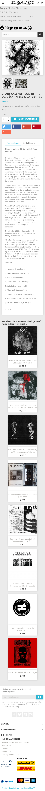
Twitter (19, 714)
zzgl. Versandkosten (17, 106)
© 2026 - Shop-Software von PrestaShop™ (18, 788)
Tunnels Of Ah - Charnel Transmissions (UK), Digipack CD (22, 584)
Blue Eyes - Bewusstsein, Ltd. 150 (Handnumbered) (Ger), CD (22, 540)
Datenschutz (6, 748)
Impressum (6, 745)
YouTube (25, 714)
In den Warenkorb (25, 119)
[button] (6, 126)
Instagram (30, 714)
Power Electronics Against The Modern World (22, 629)
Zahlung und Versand (10, 754)
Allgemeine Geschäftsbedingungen (15, 742)
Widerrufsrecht (8, 751)
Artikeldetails (29, 143)
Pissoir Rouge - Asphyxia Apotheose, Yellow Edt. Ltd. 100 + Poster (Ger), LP (22, 406)
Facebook (14, 714)
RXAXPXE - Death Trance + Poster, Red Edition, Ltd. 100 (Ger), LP (22, 361)
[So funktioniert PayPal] (7, 781)
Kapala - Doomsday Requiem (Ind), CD (22, 673)
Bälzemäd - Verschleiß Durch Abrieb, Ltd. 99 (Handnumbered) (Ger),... (22, 451)
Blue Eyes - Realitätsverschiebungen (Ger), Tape (22, 495)
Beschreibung (13, 143)
